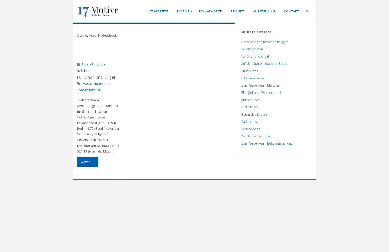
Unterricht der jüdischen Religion (264, 42)
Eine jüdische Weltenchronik (261, 92)
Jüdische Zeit (250, 100)
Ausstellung (89, 64)
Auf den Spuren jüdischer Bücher (265, 63)
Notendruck (102, 83)
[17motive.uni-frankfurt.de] (98, 11)
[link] (307, 11)
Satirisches (249, 122)
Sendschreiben (252, 49)
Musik (86, 83)
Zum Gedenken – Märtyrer (260, 85)
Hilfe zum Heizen (253, 78)
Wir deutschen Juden (256, 136)
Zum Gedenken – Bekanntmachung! (267, 143)
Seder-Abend (250, 129)
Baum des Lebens (254, 114)
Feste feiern (249, 107)
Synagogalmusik (89, 90)
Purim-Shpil (249, 71)
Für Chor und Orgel (96, 77)
